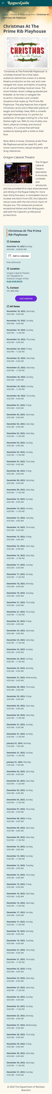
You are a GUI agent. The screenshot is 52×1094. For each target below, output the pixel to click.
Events (5, 14)
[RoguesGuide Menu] (3, 3)
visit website (26, 298)
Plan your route (14, 281)
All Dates (14, 306)
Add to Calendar (21, 255)
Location (14, 268)
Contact (14, 287)
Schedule (14, 241)
